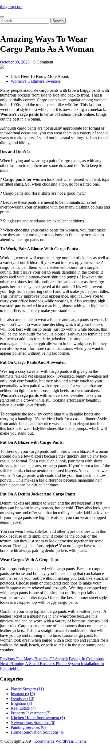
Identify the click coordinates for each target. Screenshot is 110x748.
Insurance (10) (23, 693)
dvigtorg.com (11, 6)
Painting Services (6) (28, 727)
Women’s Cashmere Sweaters (36, 81)
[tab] (2, 17)
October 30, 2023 (15, 62)
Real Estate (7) (23, 708)
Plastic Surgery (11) (27, 689)
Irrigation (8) (21, 703)
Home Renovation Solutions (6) (37, 732)
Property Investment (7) (30, 713)
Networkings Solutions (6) (33, 722)
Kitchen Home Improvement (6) (38, 717)
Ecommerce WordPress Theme (60, 741)
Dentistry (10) (22, 698)
